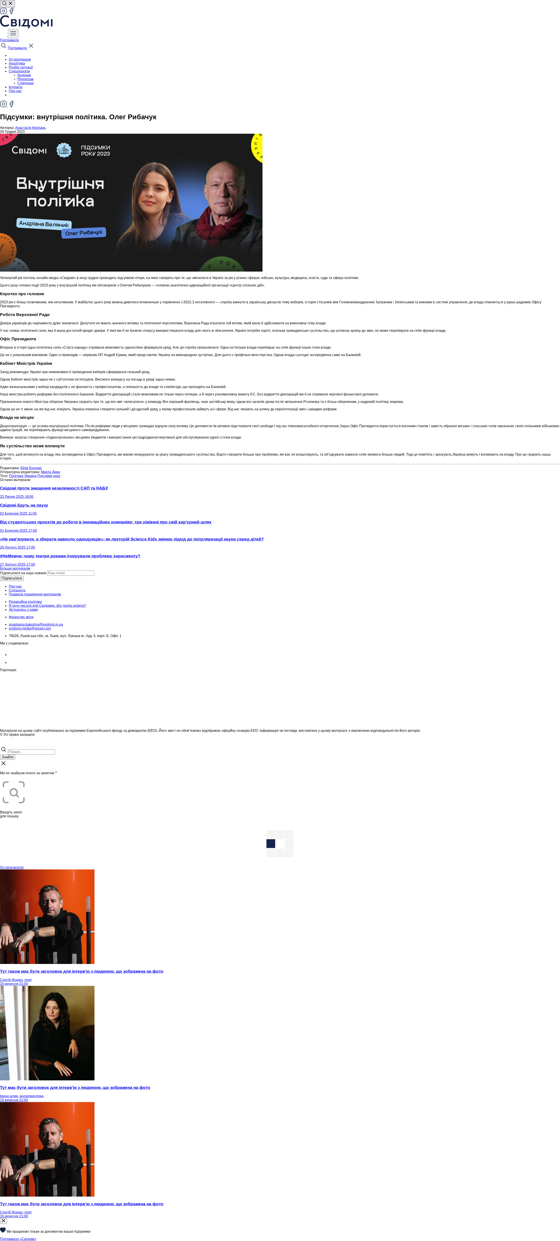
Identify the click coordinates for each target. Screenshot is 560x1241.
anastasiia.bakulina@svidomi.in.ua (36, 624)
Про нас (15, 91)
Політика (16, 476)
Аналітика (17, 63)
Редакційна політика (25, 602)
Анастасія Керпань (30, 128)
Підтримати (9, 40)
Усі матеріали (20, 59)
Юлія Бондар (31, 468)
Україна (30, 476)
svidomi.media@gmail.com (30, 628)
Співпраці (26, 83)
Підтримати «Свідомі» (18, 1239)
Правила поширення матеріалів (35, 594)
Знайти (7, 757)
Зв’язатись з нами (23, 609)
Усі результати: (12, 867)
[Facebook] (11, 13)
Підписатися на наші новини (23, 573)
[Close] (3, 1221)
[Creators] (9, 744)
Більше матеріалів (15, 568)
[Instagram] (4, 13)
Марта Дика (50, 472)
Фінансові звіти (21, 617)
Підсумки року (48, 476)
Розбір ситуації (21, 67)
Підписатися (12, 578)
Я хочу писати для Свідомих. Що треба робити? (47, 605)
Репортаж (25, 79)
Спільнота (17, 590)
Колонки (24, 75)
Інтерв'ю (15, 87)
